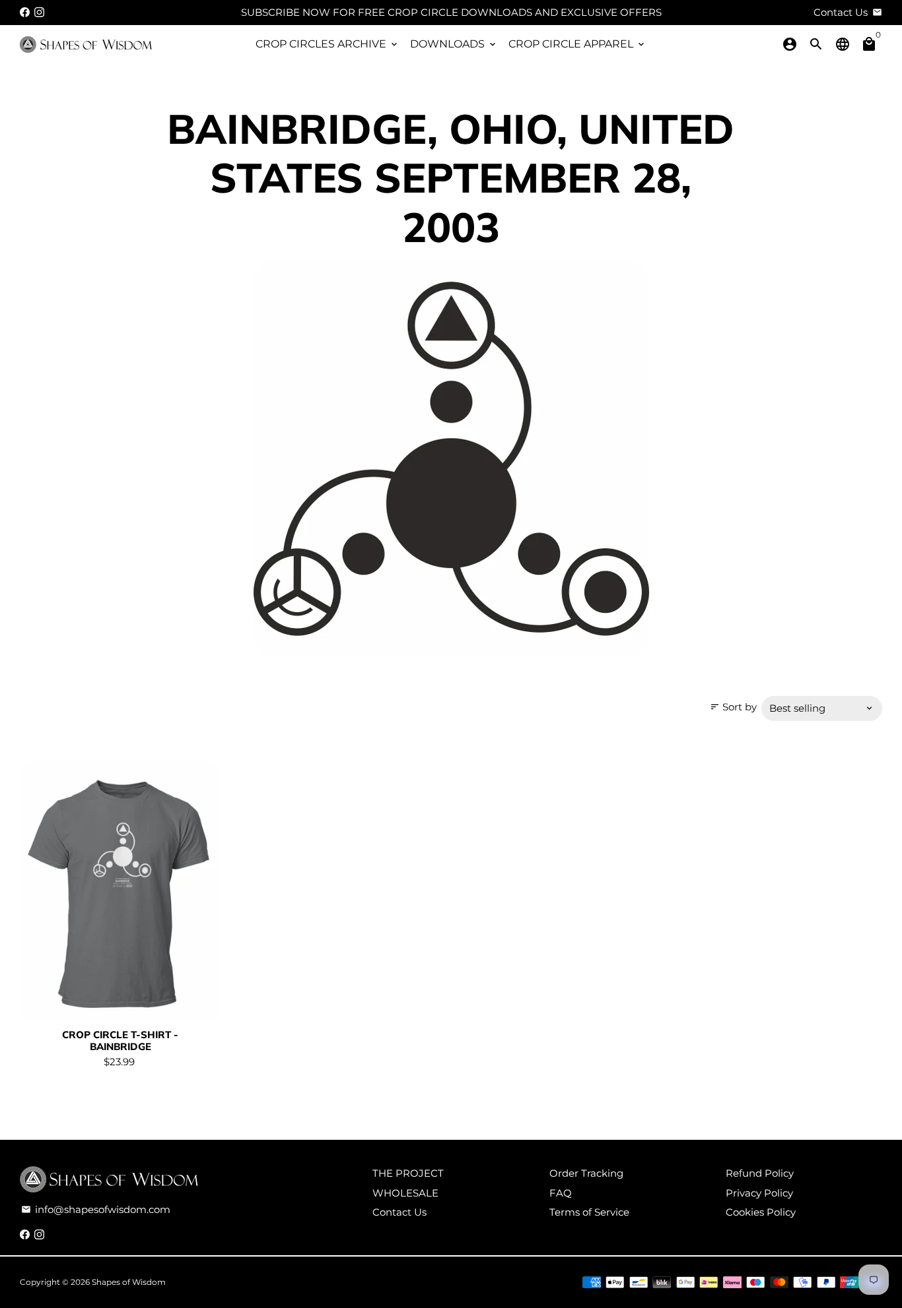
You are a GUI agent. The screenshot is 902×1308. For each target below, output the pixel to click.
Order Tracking (586, 1173)
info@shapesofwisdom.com (95, 1209)
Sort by (733, 707)
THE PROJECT (408, 1173)
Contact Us (399, 1212)
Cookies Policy (761, 1212)
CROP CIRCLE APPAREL (577, 44)
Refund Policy (760, 1173)
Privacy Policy (759, 1193)
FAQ (560, 1193)
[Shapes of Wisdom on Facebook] (25, 12)
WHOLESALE (405, 1193)
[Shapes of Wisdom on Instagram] (39, 12)
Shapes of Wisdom (129, 1282)
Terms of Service (589, 1212)
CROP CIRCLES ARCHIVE (327, 44)
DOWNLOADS (454, 44)
